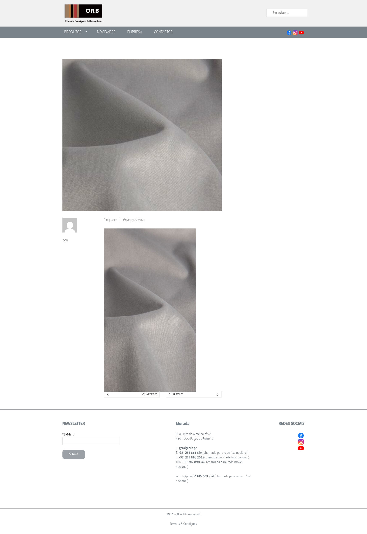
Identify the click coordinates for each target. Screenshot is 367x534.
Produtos (72, 32)
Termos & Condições (183, 524)
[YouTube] (301, 32)
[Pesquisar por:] (287, 12)
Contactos (163, 32)
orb (65, 240)
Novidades (106, 32)
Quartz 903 (176, 394)
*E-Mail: (68, 434)
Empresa (134, 32)
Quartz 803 (149, 394)
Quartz (112, 220)
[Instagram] (295, 32)
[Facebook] (289, 32)
